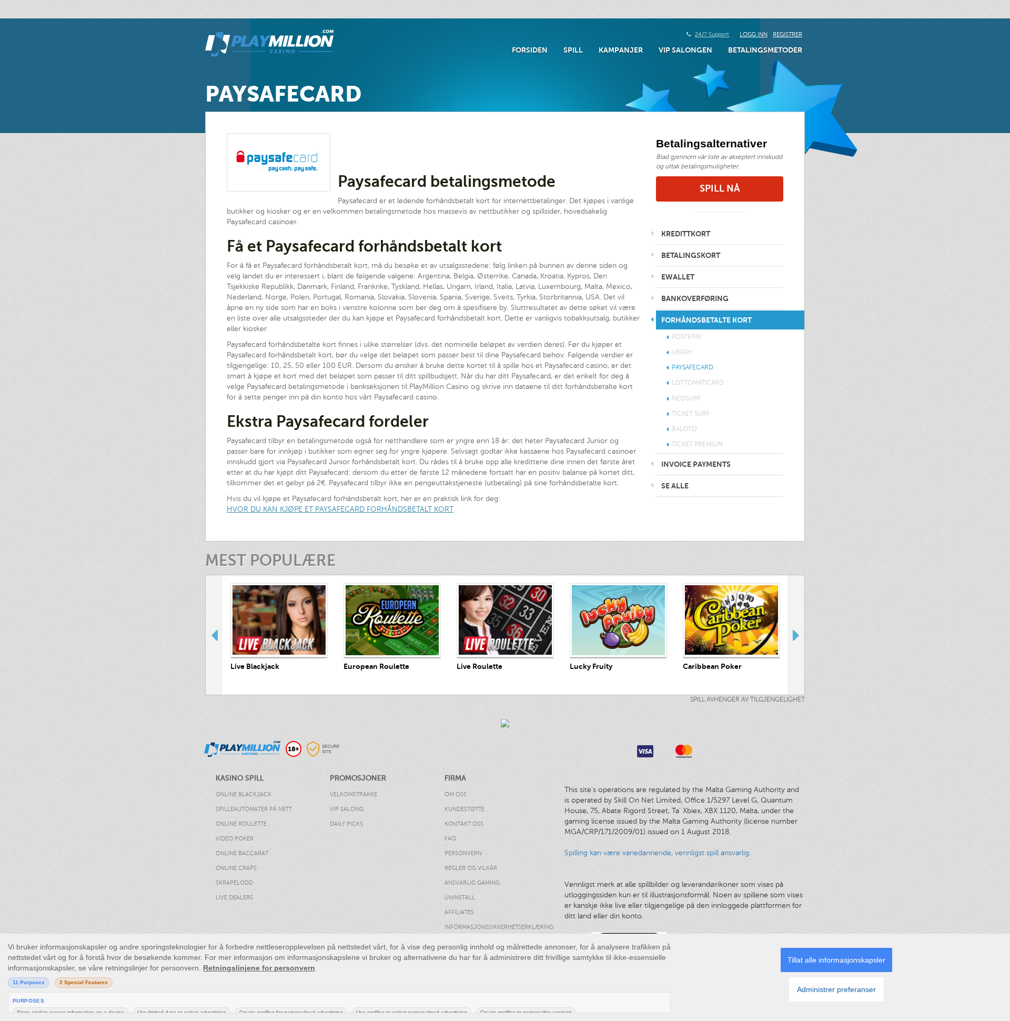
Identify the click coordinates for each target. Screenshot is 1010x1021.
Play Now (279, 620)
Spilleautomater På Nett (254, 809)
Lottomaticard (698, 382)
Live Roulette (479, 666)
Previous (214, 634)
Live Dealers (234, 897)
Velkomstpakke (353, 794)
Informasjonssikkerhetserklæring (488, 927)
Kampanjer (621, 50)
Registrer (787, 34)
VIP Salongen (685, 50)
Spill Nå (720, 188)
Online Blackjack (243, 794)
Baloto (684, 429)
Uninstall (460, 897)
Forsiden (530, 50)
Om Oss (456, 794)
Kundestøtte (464, 809)
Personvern (463, 853)
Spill (573, 50)
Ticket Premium (697, 444)
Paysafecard (692, 367)
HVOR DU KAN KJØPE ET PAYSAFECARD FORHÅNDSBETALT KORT (340, 509)
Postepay (687, 337)
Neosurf (686, 398)
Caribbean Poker (712, 666)
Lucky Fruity (591, 666)
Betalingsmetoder (765, 50)
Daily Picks (346, 823)
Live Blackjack (254, 666)
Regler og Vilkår (471, 868)
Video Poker (235, 838)
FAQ (450, 838)
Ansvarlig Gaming (472, 882)
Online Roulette (241, 823)
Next (795, 634)
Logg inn (753, 34)
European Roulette (376, 666)
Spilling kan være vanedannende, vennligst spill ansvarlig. (657, 853)
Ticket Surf (691, 413)
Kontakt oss (464, 823)
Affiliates (459, 912)
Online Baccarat (242, 853)
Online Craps (236, 868)
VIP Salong (346, 809)
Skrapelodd (234, 882)
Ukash (682, 352)
